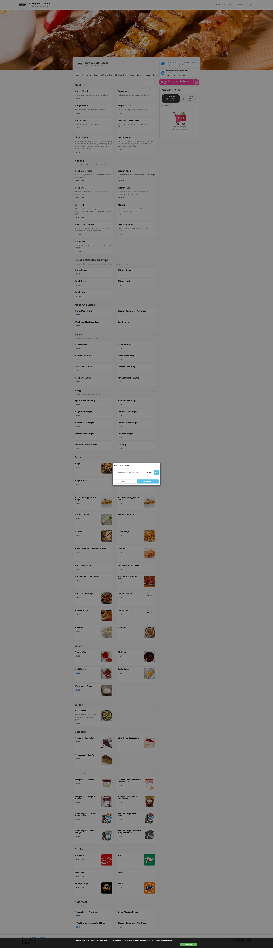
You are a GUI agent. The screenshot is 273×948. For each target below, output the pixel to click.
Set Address (147, 481)
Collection (125, 481)
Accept (189, 945)
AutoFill (148, 472)
